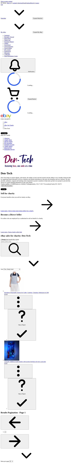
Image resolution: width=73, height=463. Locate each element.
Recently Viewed (9, 37)
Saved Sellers (8, 48)
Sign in (9, 3)
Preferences (7, 51)
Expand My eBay (37, 32)
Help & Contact (34, 3)
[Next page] (15, 441)
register (15, 3)
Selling (6, 43)
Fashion (28, 3)
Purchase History (9, 42)
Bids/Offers (7, 38)
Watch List (7, 40)
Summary (7, 35)
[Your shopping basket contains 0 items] (14, 99)
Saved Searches (8, 46)
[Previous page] (15, 423)
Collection (20, 3)
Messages (7, 53)
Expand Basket (32, 99)
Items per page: (5, 461)
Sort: (2, 269)
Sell (2, 4)
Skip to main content (6, 1)
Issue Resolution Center (11, 56)
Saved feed (7, 45)
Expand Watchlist (37, 18)
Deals (24, 3)
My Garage (7, 50)
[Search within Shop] (15, 249)
